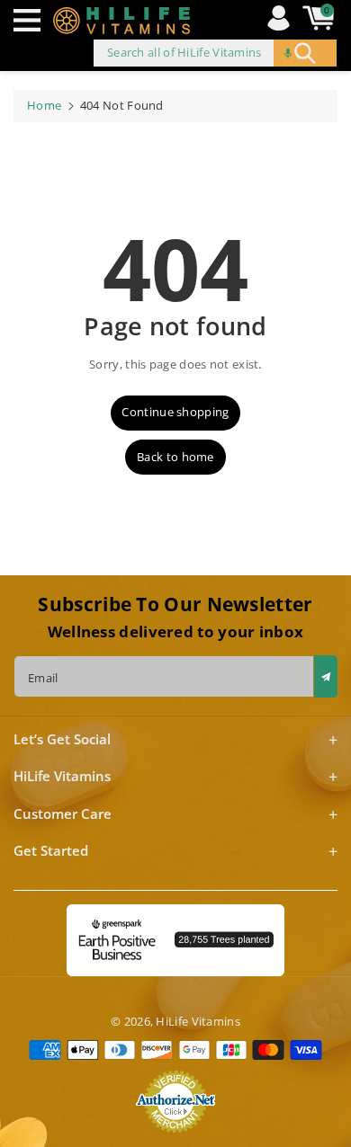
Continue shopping (175, 412)
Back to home (175, 457)
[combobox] (215, 53)
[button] (32, 20)
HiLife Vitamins (198, 1021)
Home (44, 105)
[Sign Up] (326, 676)
